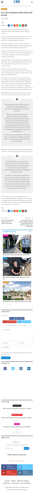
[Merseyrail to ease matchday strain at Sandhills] (17, 244)
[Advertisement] (17, 386)
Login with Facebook (18, 318)
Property (4, 9)
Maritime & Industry (17, 414)
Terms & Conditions (25, 483)
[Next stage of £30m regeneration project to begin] (17, 290)
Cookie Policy (6, 483)
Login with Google (10, 321)
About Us (13, 480)
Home (8, 480)
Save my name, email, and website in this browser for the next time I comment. (16, 353)
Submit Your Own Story (23, 480)
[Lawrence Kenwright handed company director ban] (17, 266)
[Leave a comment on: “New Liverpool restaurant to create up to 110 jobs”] (20, 411)
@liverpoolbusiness (20, 455)
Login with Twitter (25, 321)
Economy (5, 235)
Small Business (17, 405)
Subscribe (26, 448)
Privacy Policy (15, 483)
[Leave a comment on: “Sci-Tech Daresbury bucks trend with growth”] (2, 22)
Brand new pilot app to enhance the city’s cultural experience (7, 222)
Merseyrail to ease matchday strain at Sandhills (16, 254)
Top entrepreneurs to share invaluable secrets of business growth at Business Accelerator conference (26, 223)
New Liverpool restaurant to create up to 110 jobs (17, 408)
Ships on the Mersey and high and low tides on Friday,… (17, 417)
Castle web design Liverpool (20, 489)
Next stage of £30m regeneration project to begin (17, 301)
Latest (5, 258)
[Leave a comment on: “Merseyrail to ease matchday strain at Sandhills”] (19, 429)
